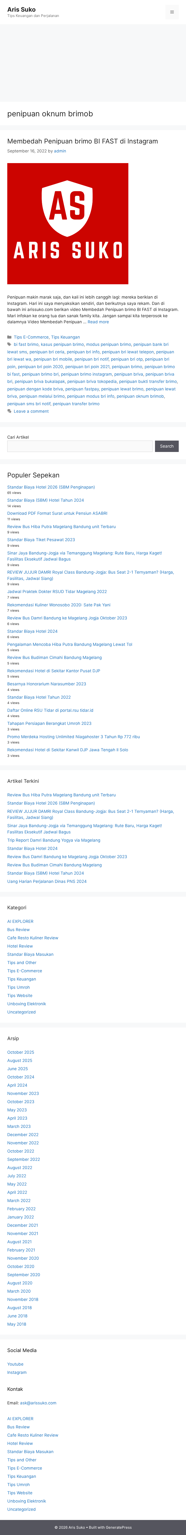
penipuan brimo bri (40, 374)
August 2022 (19, 1167)
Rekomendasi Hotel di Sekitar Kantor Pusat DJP (53, 670)
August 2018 (19, 1307)
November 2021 (22, 1233)
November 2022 (23, 1142)
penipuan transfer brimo (76, 403)
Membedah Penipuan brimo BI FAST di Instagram (82, 141)
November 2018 (22, 1299)
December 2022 (23, 1134)
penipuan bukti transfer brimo (148, 381)
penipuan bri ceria (47, 351)
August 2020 (19, 1283)
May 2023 (17, 1110)
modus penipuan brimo (108, 344)
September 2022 (23, 1159)
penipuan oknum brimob (140, 396)
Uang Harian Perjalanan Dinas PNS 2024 (47, 881)
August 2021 (19, 1241)
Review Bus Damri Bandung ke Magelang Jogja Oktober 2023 (67, 618)
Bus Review (18, 929)
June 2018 (17, 1315)
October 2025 (20, 1052)
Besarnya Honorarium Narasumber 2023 (46, 683)
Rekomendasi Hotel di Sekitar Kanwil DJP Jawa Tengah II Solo (67, 749)
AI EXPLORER (20, 921)
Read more (98, 321)
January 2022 (20, 1217)
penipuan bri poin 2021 (87, 366)
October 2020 (20, 1266)
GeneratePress (119, 1527)
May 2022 (17, 1184)
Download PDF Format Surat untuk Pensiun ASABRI (57, 513)
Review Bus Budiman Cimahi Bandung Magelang (54, 657)
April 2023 (17, 1118)
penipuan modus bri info (90, 396)
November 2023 (23, 1093)
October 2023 (20, 1101)
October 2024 (20, 1077)
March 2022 (19, 1200)
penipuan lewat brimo (122, 389)
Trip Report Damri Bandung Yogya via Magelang (53, 840)
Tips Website (19, 995)
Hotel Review (20, 946)
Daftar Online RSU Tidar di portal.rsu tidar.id (50, 710)
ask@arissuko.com (38, 1402)
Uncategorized (21, 1012)
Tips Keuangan (65, 337)
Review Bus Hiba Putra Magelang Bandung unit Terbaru (61, 526)
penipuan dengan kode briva (35, 389)
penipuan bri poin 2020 (40, 366)
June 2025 (17, 1068)
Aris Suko (21, 9)
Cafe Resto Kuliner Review (32, 937)
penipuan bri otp (127, 359)
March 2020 (19, 1291)
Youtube (15, 1364)
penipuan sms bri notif (28, 403)
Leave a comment (31, 411)
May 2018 (16, 1324)
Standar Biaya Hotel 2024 (32, 631)
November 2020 (23, 1258)
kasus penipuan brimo (62, 344)
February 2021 (21, 1250)
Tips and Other (21, 962)
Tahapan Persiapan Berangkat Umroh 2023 (49, 723)
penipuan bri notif (91, 359)
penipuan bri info (83, 351)
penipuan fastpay (82, 389)
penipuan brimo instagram (86, 374)
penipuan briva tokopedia (92, 381)
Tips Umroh (18, 987)
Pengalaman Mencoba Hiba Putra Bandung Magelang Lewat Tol (69, 644)
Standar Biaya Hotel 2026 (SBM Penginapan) (51, 487)
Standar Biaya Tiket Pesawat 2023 (41, 539)
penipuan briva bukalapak (40, 381)
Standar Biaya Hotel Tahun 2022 (39, 697)
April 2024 (17, 1085)
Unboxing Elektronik (26, 1003)
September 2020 (23, 1274)
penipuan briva (128, 374)
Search (167, 446)
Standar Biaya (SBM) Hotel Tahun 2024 (45, 500)
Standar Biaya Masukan (30, 954)
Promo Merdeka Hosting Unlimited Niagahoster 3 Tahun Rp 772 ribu (73, 736)
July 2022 (16, 1175)
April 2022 (17, 1192)
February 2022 (21, 1208)
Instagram (17, 1372)
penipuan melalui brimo (42, 396)
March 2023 (19, 1126)
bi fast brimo (26, 344)
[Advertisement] (93, 61)
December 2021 (22, 1225)
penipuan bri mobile (53, 359)
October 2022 (20, 1151)
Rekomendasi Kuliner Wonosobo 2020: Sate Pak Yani (58, 604)
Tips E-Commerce (31, 337)
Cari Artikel (18, 437)
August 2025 (19, 1060)
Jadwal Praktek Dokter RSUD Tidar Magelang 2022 (57, 591)
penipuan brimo (127, 366)
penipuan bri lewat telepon (128, 351)
